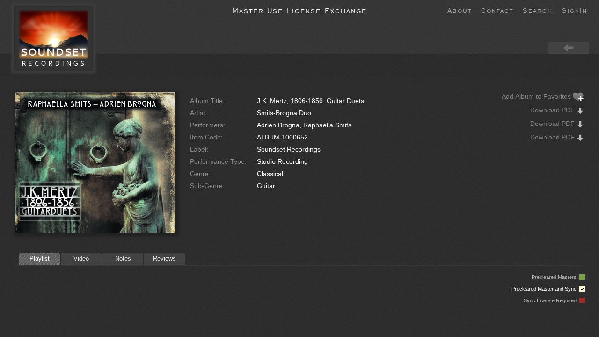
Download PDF (553, 110)
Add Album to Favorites (537, 96)
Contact (497, 10)
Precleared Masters (555, 277)
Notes (123, 258)
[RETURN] (569, 47)
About (459, 10)
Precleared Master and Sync (545, 289)
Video (81, 258)
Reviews (164, 258)
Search (538, 10)
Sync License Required (551, 300)
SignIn (574, 10)
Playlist (39, 258)
